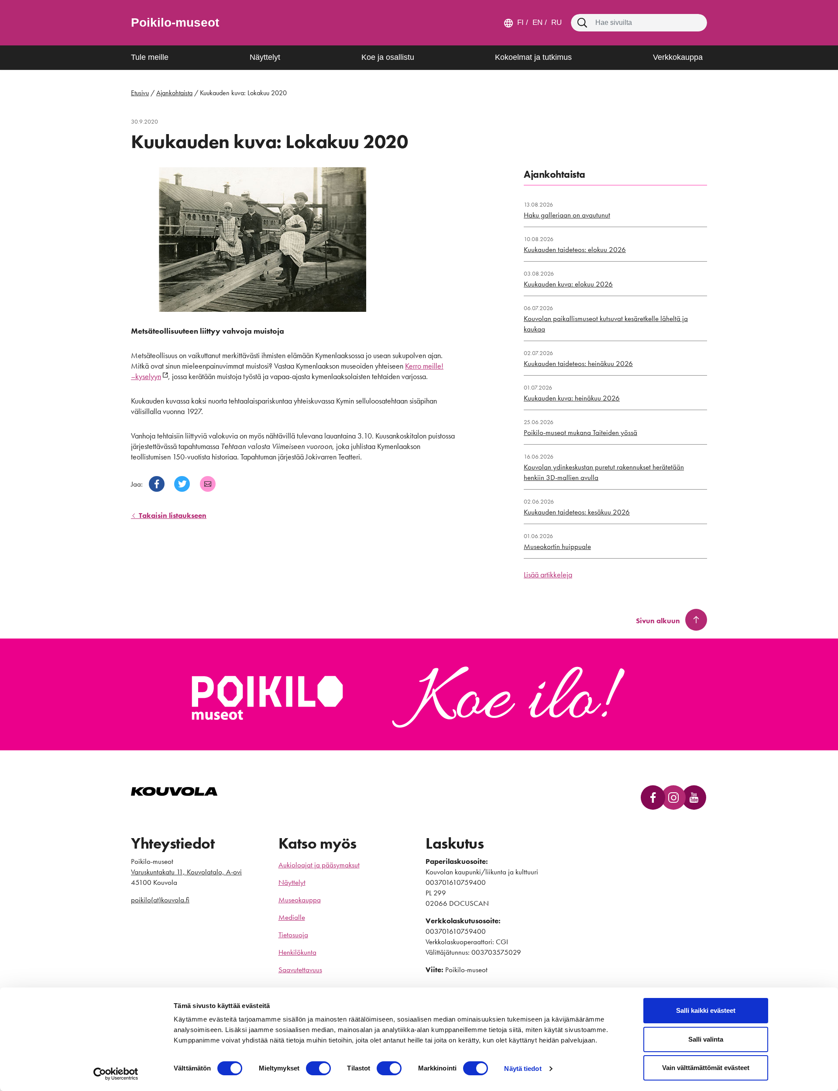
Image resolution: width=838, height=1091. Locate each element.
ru (555, 22)
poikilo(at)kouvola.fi (160, 900)
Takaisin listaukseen (171, 515)
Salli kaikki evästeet (705, 1010)
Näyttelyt (265, 57)
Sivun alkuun (658, 620)
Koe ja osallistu (387, 57)
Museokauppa (299, 900)
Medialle (291, 917)
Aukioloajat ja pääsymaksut (319, 865)
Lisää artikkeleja (548, 575)
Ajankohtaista (174, 92)
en (536, 22)
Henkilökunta (297, 952)
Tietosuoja (293, 934)
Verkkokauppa (678, 57)
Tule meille (149, 57)
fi (520, 22)
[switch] (318, 1068)
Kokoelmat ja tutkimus (533, 57)
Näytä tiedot (522, 1068)
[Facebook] (157, 484)
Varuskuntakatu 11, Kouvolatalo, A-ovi (186, 872)
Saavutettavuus (300, 969)
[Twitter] (182, 484)
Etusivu (140, 92)
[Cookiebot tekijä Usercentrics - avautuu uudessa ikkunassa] (116, 1074)
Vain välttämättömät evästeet (705, 1067)
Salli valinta (705, 1039)
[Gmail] (208, 484)
